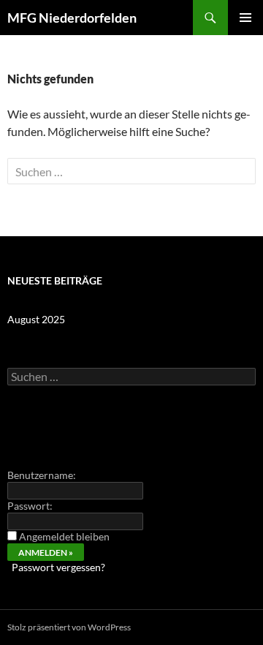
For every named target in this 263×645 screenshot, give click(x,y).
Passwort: (30, 505)
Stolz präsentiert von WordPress (69, 627)
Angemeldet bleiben (64, 536)
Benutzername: (41, 475)
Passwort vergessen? (58, 567)
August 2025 (36, 319)
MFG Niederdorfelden (72, 18)
